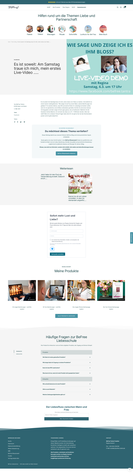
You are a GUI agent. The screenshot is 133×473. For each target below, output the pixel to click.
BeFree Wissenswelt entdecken (66, 153)
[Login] (121, 7)
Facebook (17, 59)
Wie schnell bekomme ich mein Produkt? (54, 384)
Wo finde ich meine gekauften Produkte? (54, 357)
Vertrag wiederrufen (13, 458)
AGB (9, 451)
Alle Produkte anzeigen (66, 316)
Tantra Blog (14, 41)
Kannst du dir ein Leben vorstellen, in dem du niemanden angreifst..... (77, 198)
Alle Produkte (56, 7)
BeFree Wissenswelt (13, 453)
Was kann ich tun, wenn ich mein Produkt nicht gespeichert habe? (61, 373)
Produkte (19, 351)
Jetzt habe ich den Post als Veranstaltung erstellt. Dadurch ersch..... (53, 176)
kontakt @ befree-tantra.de (117, 448)
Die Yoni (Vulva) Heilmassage (111, 307)
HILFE (73, 7)
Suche (9, 441)
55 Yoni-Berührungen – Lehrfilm (51, 307)
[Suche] (117, 7)
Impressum (11, 443)
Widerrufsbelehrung (13, 448)
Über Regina (66, 7)
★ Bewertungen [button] (131, 237)
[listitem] (14, 122)
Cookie (10, 456)
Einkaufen (19, 354)
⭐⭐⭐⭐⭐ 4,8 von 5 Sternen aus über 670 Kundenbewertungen (66, 2)
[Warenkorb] (124, 7)
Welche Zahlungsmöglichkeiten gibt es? (54, 394)
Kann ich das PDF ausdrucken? (51, 368)
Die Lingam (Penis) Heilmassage (81, 307)
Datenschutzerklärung (14, 446)
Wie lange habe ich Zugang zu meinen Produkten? (57, 362)
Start (9, 41)
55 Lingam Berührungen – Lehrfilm (21, 307)
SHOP (48, 7)
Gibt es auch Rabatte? (49, 389)
